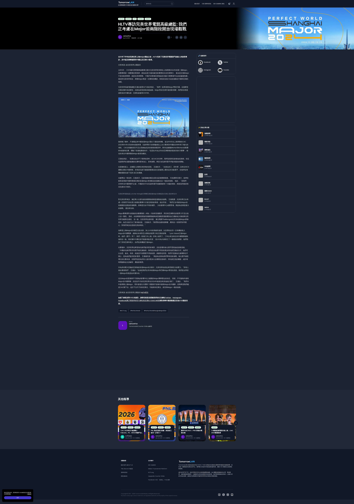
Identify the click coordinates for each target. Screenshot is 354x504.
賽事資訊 (140, 19)
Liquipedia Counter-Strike (156, 476)
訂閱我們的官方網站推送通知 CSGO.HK (143, 300)
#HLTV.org (123, 311)
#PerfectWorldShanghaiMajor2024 (155, 311)
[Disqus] (153, 357)
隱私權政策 (124, 476)
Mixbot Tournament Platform (157, 469)
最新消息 (121, 19)
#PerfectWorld (135, 311)
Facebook (122, 300)
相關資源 (123, 461)
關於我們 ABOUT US (127, 465)
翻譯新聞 (128, 19)
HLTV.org (151, 472)
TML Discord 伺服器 (127, 469)
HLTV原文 (144, 292)
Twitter (168, 297)
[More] (185, 37)
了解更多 (29, 494)
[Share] (181, 37)
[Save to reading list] (176, 37)
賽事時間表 (124, 472)
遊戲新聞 (148, 19)
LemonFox (127, 36)
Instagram (177, 297)
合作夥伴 (150, 461)
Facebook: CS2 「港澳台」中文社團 (159, 480)
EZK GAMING (152, 465)
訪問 (134, 19)
